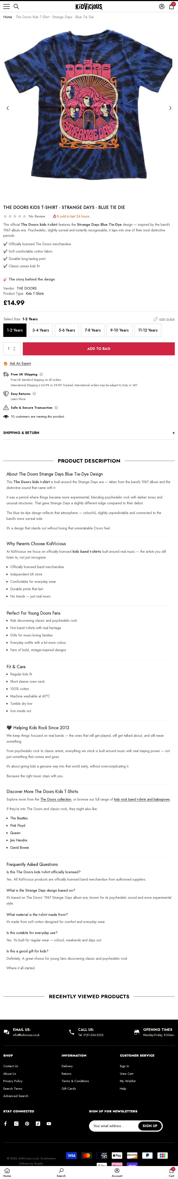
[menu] (6, 6)
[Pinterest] (27, 1123)
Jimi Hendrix (18, 840)
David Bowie (19, 847)
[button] (16, 6)
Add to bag (98, 348)
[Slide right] (170, 108)
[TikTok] (38, 1123)
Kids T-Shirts (35, 293)
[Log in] (161, 6)
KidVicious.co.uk (29, 1158)
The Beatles (19, 818)
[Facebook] (5, 1123)
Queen (15, 832)
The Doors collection (55, 799)
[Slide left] (7, 108)
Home (7, 16)
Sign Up (150, 1125)
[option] (89, 108)
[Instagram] (16, 1123)
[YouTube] (48, 1123)
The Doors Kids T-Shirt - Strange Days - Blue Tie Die (64, 207)
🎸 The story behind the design (29, 279)
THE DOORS (27, 288)
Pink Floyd (17, 825)
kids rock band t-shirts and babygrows (142, 799)
